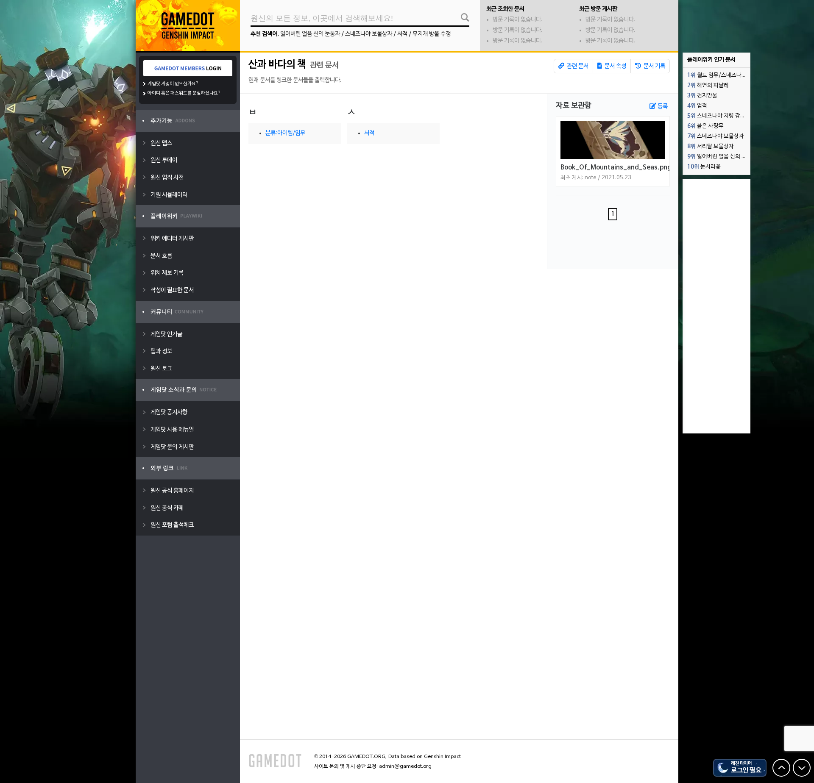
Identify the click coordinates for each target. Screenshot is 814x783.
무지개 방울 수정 (432, 34)
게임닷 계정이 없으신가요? (173, 83)
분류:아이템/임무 (285, 133)
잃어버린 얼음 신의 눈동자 (310, 34)
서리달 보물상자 (710, 147)
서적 (402, 34)
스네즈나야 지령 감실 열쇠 (718, 116)
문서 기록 (653, 66)
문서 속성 (614, 66)
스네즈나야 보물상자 (368, 34)
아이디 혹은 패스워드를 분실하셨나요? (184, 93)
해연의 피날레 (708, 86)
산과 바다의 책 (277, 64)
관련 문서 (577, 66)
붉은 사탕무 (705, 126)
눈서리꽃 (704, 167)
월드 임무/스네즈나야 (717, 75)
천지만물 (702, 96)
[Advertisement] (716, 306)
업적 (697, 106)
